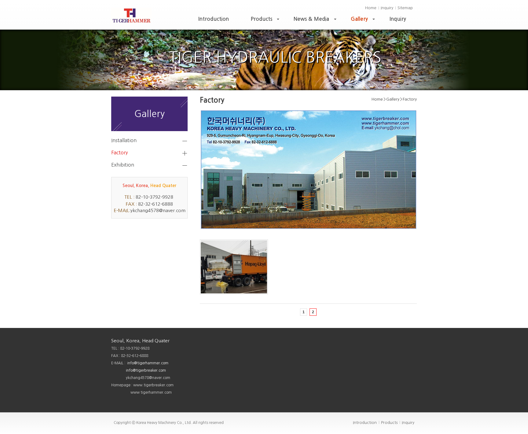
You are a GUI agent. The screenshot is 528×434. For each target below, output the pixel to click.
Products (265, 21)
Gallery (363, 21)
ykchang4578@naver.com (157, 210)
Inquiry (387, 8)
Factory (119, 152)
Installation (124, 140)
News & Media (315, 21)
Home (370, 8)
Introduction (213, 19)
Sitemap (405, 8)
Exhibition (122, 164)
